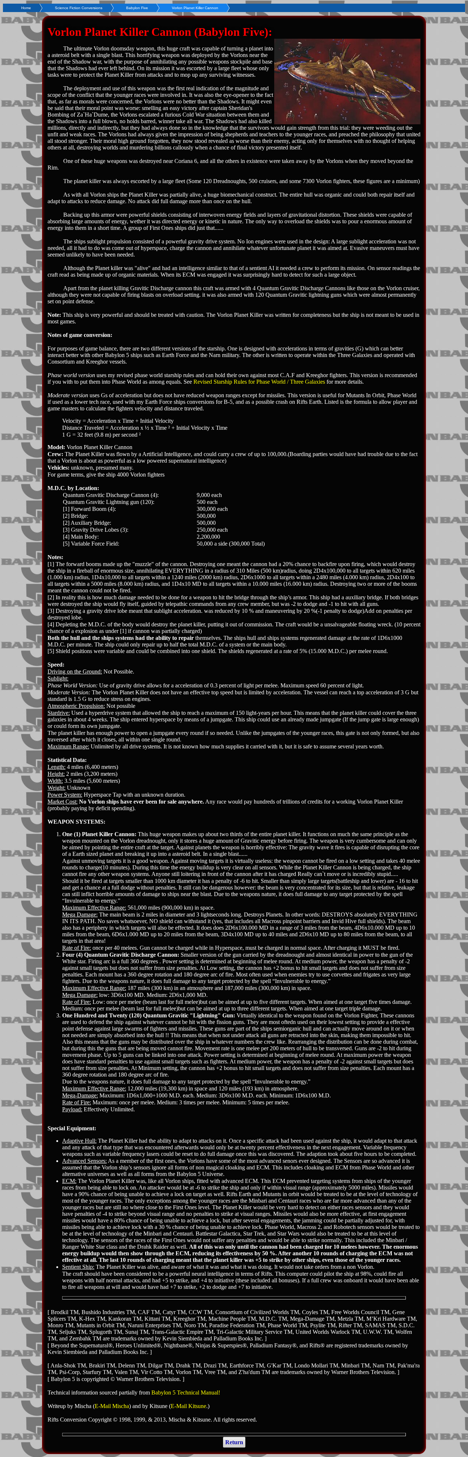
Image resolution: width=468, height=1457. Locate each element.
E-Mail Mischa (112, 1406)
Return (234, 1442)
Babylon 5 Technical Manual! (185, 1392)
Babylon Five (137, 8)
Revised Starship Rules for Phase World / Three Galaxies (259, 382)
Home (26, 8)
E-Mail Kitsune (188, 1406)
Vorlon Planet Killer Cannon (195, 8)
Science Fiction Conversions (78, 8)
